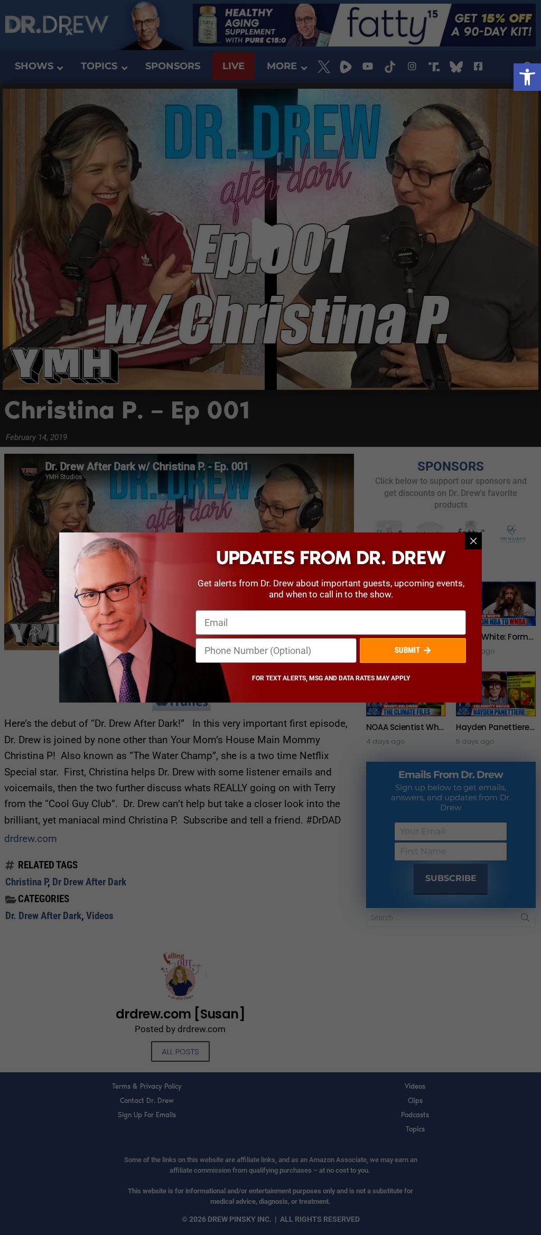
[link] (527, 77)
